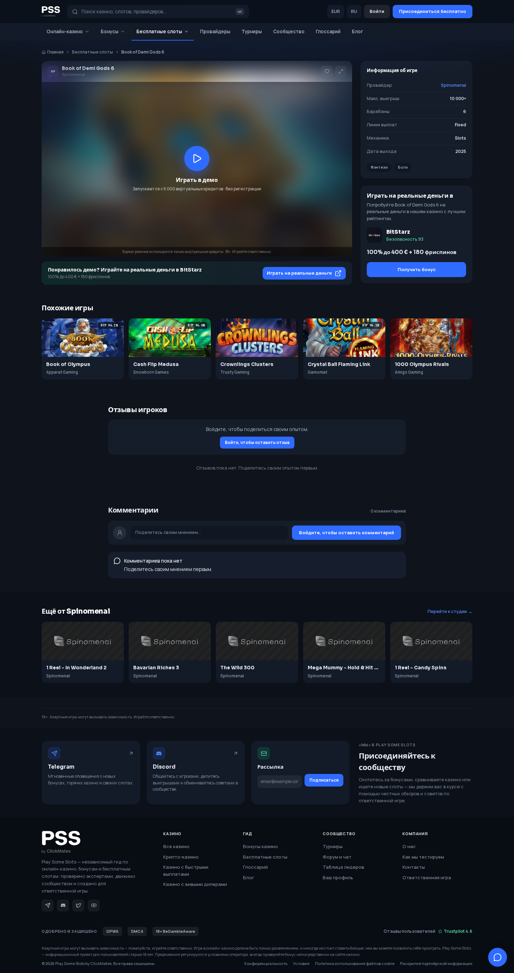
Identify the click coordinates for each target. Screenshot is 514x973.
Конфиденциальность (265, 963)
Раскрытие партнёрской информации (436, 963)
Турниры (252, 31)
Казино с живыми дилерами (195, 884)
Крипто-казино (181, 857)
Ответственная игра (426, 877)
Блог (357, 31)
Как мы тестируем (423, 857)
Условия (301, 963)
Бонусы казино (260, 846)
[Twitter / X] (78, 905)
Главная (55, 52)
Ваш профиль (338, 877)
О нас (409, 846)
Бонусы (110, 31)
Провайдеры (215, 31)
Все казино (176, 846)
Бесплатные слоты (159, 31)
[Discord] (63, 905)
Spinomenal (453, 85)
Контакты (413, 867)
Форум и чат (337, 857)
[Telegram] (47, 905)
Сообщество (289, 31)
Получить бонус (417, 269)
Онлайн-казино (65, 31)
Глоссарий (328, 31)
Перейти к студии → (450, 611)
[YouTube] (94, 905)
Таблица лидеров (343, 867)
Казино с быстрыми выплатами (185, 870)
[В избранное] (327, 71)
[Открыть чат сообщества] (497, 957)
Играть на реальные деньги (299, 273)
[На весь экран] (341, 71)
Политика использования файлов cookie (354, 963)
